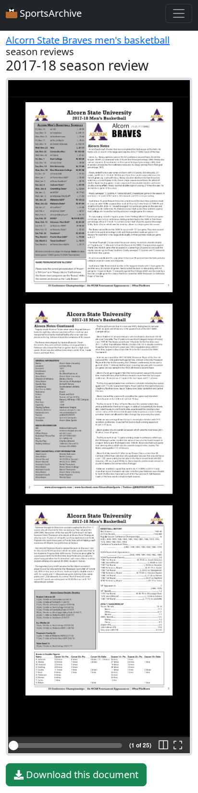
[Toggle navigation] (178, 13)
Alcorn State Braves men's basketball (88, 40)
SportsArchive (49, 13)
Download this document (81, 774)
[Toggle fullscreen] (178, 745)
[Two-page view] (163, 745)
